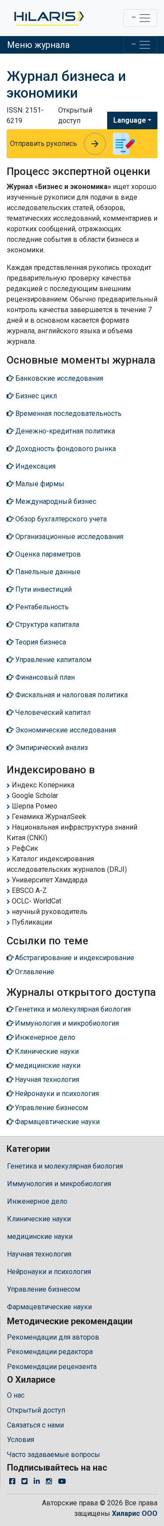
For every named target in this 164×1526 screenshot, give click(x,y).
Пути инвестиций (43, 589)
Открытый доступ (36, 1410)
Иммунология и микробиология (59, 1184)
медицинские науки (40, 1236)
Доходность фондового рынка (65, 448)
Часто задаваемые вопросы (53, 1454)
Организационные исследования (68, 536)
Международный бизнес (55, 501)
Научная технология (39, 1254)
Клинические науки (39, 1219)
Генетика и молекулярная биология (65, 1166)
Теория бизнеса (40, 642)
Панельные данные (47, 572)
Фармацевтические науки (49, 1307)
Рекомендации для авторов (53, 1337)
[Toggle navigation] (140, 18)
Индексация (35, 466)
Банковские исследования (58, 378)
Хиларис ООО (134, 1513)
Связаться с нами (35, 1425)
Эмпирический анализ (51, 747)
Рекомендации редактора (50, 1352)
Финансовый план (44, 677)
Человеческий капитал (52, 712)
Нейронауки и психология (49, 1271)
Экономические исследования (65, 730)
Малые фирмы (39, 484)
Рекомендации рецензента (52, 1366)
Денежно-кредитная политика (64, 431)
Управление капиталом (52, 660)
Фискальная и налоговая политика (71, 695)
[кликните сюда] (48, 18)
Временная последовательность (68, 413)
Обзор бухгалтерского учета (60, 519)
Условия (20, 1439)
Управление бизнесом (43, 1289)
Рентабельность (41, 607)
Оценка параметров (47, 554)
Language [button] (129, 120)
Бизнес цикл (35, 396)
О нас (15, 1395)
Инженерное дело (37, 1201)
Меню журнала (38, 45)
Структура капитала (46, 624)
